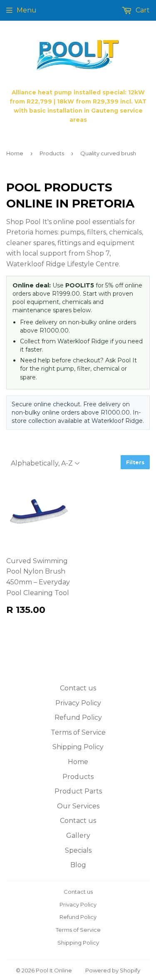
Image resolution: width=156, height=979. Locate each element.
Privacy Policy (78, 703)
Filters (135, 462)
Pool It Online (54, 970)
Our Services (78, 806)
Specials (78, 850)
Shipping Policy (78, 747)
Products (52, 153)
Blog (78, 865)
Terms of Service (78, 732)
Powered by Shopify (112, 970)
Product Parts (78, 791)
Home (14, 153)
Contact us (78, 688)
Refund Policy (78, 717)
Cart (142, 10)
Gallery (78, 835)
